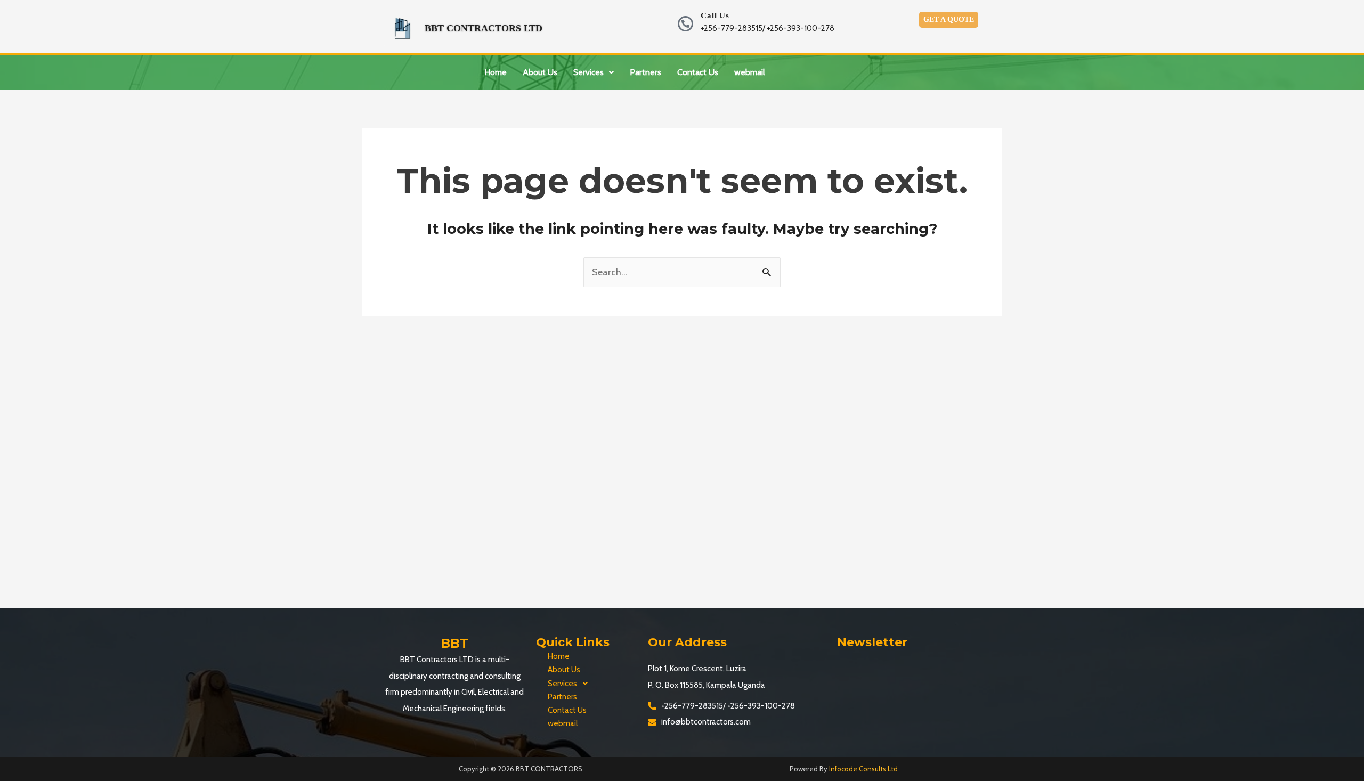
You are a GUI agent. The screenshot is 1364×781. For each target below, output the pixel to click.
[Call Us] (685, 23)
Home (495, 72)
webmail (749, 72)
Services (588, 72)
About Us (540, 72)
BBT (455, 643)
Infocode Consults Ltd (863, 768)
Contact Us (697, 72)
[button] (593, 72)
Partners (645, 72)
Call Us (715, 15)
